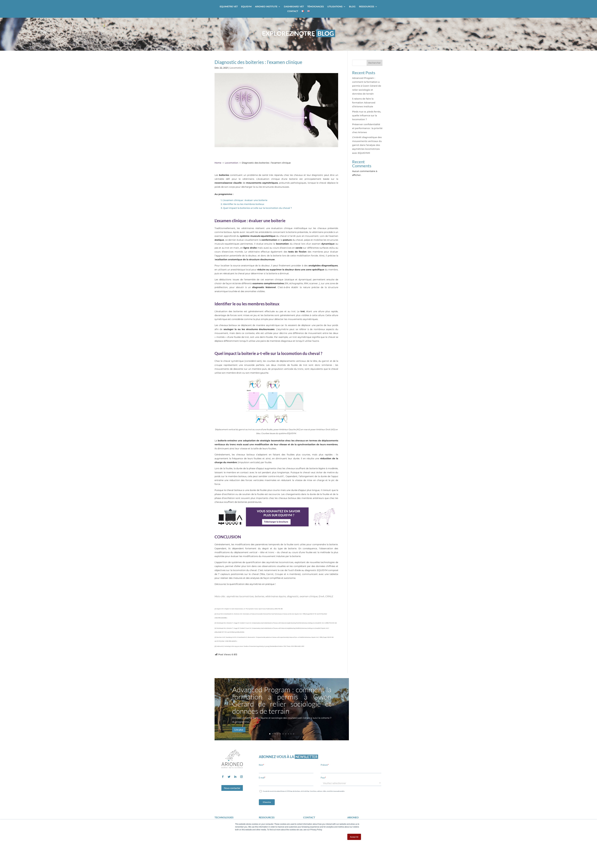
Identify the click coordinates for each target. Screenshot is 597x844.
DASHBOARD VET (294, 6)
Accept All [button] (354, 836)
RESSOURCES (366, 6)
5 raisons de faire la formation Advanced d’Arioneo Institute (363, 102)
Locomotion (236, 67)
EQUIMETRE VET (229, 6)
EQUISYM (246, 6)
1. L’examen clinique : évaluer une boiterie (244, 200)
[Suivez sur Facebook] (222, 776)
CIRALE (329, 596)
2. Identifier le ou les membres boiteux (242, 204)
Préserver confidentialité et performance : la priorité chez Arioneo (367, 128)
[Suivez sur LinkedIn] (235, 776)
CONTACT (292, 11)
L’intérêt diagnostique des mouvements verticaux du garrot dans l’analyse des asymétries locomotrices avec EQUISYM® (367, 145)
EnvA (321, 596)
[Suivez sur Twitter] (229, 776)
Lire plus (238, 729)
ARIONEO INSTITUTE (266, 6)
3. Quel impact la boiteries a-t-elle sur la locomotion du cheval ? (256, 208)
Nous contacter (232, 787)
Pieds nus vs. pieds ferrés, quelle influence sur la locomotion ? (366, 115)
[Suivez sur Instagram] (241, 776)
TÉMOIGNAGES (315, 6)
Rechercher (374, 62)
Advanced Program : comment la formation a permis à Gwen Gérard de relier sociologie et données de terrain (366, 86)
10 (293, 733)
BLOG (352, 6)
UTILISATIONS (334, 6)
